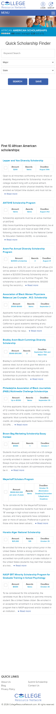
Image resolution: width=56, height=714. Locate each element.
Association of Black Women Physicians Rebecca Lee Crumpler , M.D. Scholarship (25, 296)
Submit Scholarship (37, 682)
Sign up (50, 4)
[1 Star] (2, 33)
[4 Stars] (7, 33)
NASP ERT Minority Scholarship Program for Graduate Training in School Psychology (26, 576)
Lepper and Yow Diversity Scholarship (23, 160)
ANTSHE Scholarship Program (19, 203)
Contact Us (33, 685)
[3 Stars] (6, 33)
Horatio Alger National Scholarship (21, 532)
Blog (3, 685)
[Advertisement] (28, 118)
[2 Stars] (4, 33)
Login (42, 8)
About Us (6, 682)
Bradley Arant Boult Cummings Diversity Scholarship (24, 342)
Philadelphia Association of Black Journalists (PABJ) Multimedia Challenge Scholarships (27, 390)
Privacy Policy (8, 689)
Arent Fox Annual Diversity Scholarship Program (24, 250)
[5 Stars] (9, 33)
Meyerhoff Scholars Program (18, 479)
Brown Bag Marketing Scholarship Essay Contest (24, 435)
